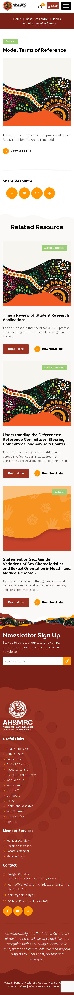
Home (17, 19)
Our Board (13, 795)
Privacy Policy (37, 986)
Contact (12, 822)
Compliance (14, 759)
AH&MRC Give (15, 816)
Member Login (16, 856)
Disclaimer (20, 986)
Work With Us (15, 780)
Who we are (14, 785)
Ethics (57, 19)
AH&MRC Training (18, 764)
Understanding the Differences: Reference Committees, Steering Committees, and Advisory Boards (34, 439)
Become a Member (19, 846)
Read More (16, 349)
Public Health (15, 754)
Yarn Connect (15, 811)
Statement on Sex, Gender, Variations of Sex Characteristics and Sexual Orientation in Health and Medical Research (37, 566)
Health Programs (17, 748)
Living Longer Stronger (21, 774)
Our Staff (12, 790)
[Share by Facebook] (8, 193)
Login (54, 5)
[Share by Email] (33, 193)
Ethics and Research (20, 806)
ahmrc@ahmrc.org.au (21, 895)
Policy (10, 801)
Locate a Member (18, 851)
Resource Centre (37, 19)
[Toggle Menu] (66, 6)
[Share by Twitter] (20, 193)
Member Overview (18, 840)
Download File (20, 151)
